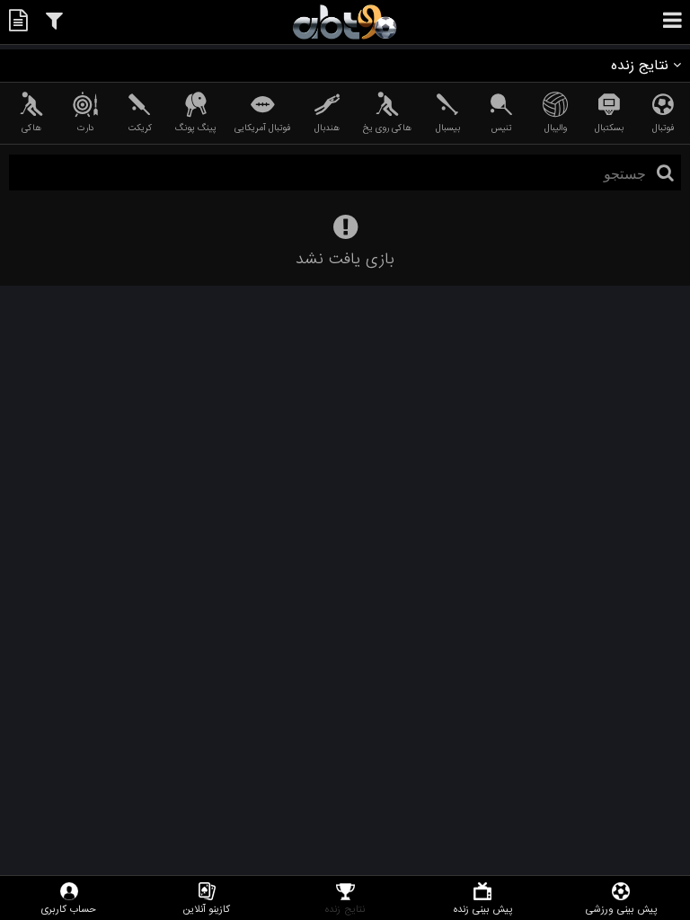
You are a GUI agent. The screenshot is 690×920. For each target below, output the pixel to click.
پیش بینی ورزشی (621, 909)
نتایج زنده (345, 909)
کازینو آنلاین (206, 909)
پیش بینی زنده (483, 909)
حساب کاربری (68, 909)
